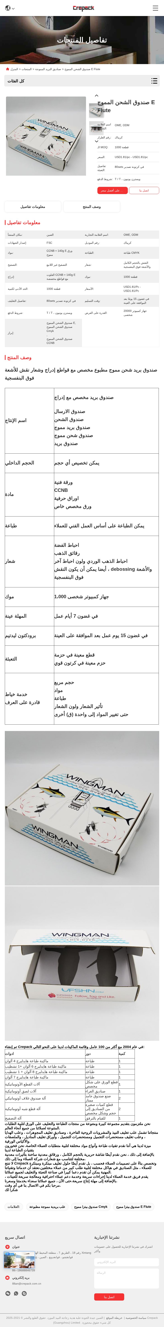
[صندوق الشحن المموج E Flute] (46, 134)
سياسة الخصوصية (136, 1317)
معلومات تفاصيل (32, 207)
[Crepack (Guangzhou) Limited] (83, 8)
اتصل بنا (109, 1297)
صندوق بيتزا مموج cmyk (90, 1206)
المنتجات (27, 69)
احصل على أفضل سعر (114, 190)
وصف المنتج (92, 207)
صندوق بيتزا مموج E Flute (133, 1206)
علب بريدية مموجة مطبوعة (47, 1206)
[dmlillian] (24, 1294)
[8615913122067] (16, 1294)
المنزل (14, 69)
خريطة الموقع (114, 1317)
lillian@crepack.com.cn (26, 1283)
